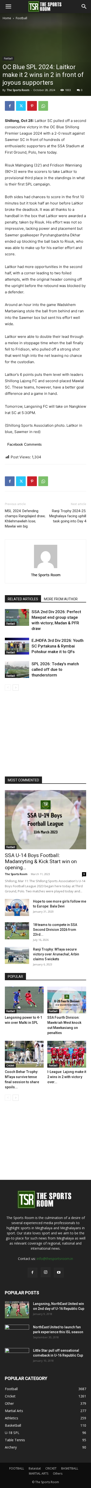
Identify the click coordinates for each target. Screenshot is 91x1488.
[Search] (84, 6)
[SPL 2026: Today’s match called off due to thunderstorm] (17, 669)
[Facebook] (10, 106)
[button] (8, 6)
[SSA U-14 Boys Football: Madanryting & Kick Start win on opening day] (45, 819)
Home (7, 18)
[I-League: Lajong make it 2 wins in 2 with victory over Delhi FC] (66, 1054)
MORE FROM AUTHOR (61, 599)
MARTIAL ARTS (38, 1473)
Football (21, 18)
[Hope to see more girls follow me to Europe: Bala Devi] (17, 907)
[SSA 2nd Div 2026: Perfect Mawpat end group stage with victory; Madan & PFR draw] (17, 617)
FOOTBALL (16, 1468)
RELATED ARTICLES (23, 599)
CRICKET (51, 1468)
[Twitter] (21, 106)
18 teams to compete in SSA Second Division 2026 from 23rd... (55, 929)
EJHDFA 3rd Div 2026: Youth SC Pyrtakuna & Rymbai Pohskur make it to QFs (57, 646)
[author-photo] (45, 568)
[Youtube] (59, 1272)
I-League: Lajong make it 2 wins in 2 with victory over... (66, 1077)
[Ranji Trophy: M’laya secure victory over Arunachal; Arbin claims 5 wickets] (17, 955)
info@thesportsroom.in (55, 1258)
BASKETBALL (69, 1468)
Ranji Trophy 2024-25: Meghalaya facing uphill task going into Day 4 (67, 516)
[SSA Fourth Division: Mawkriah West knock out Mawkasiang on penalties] (66, 1000)
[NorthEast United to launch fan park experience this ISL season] (17, 1333)
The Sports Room (45, 574)
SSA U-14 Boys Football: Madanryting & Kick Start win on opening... (41, 861)
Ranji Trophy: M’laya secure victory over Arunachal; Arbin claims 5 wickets (56, 954)
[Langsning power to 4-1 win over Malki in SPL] (24, 1000)
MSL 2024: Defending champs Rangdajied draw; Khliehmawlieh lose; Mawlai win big (25, 518)
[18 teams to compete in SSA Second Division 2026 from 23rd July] (17, 930)
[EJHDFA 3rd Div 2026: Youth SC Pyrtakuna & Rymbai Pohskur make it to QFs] (17, 646)
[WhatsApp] (43, 106)
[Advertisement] (45, 69)
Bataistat (35, 1468)
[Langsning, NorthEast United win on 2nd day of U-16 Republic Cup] (17, 1309)
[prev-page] (8, 687)
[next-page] (16, 687)
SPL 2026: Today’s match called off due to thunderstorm (55, 669)
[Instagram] (45, 1272)
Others (57, 1473)
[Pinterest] (32, 106)
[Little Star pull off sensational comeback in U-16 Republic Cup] (17, 1356)
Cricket (10, 1065)
